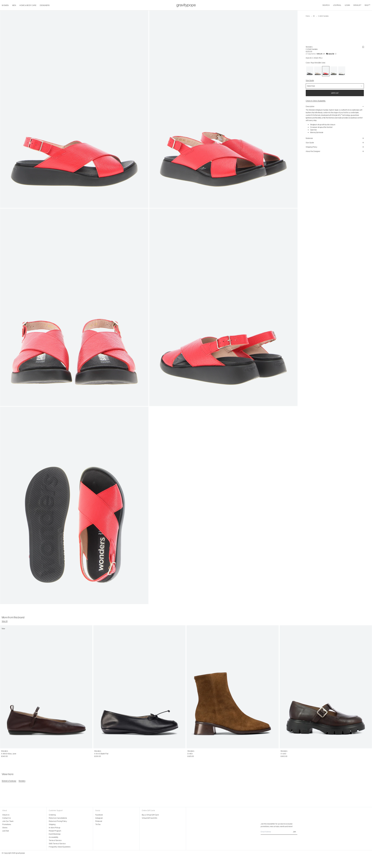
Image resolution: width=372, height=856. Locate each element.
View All (5, 621)
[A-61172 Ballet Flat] (139, 686)
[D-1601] (232, 686)
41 (111, 754)
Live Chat (5, 831)
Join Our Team (8, 821)
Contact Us (6, 818)
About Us (5, 815)
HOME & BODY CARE (27, 5)
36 (2, 754)
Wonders (309, 47)
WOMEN (5, 5)
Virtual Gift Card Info (149, 818)
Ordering (52, 815)
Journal (337, 5)
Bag (367, 5)
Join (294, 832)
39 (12, 754)
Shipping (52, 824)
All (314, 16)
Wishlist (357, 5)
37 (5, 754)
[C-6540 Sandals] (309, 71)
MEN (14, 5)
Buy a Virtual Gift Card (150, 815)
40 (15, 754)
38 (8, 754)
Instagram (99, 818)
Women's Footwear (9, 781)
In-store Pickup (54, 828)
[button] (335, 54)
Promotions (6, 824)
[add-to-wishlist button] (363, 47)
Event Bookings (54, 834)
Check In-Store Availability (316, 101)
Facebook (99, 815)
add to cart (334, 93)
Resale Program (55, 831)
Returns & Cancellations (58, 818)
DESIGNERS (45, 5)
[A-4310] (325, 686)
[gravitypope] (186, 5)
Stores (4, 828)
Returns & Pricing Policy (58, 821)
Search (326, 5)
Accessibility (53, 837)
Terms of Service (55, 840)
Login (347, 5)
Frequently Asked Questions (59, 847)
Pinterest (98, 821)
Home (308, 16)
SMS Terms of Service (57, 843)
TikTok (98, 824)
